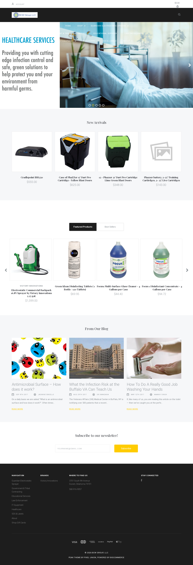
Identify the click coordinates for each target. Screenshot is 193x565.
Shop (80, 26)
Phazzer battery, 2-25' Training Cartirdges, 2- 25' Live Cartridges (161, 179)
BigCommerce (117, 557)
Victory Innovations (49, 481)
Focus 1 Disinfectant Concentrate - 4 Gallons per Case (162, 288)
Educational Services (105, 33)
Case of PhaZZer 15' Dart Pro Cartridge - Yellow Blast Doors (75, 179)
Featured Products (82, 227)
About (126, 41)
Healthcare (89, 41)
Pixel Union (90, 557)
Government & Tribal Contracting (67, 33)
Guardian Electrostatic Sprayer (108, 26)
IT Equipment (67, 41)
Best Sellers (110, 227)
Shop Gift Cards (19, 523)
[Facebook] (141, 481)
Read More (17, 409)
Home (68, 26)
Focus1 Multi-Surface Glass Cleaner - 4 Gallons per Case (118, 288)
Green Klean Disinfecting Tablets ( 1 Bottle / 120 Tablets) (75, 288)
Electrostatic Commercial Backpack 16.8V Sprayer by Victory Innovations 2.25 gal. (31, 293)
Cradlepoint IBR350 (32, 177)
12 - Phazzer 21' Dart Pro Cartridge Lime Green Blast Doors (118, 179)
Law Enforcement (134, 33)
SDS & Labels (110, 41)
